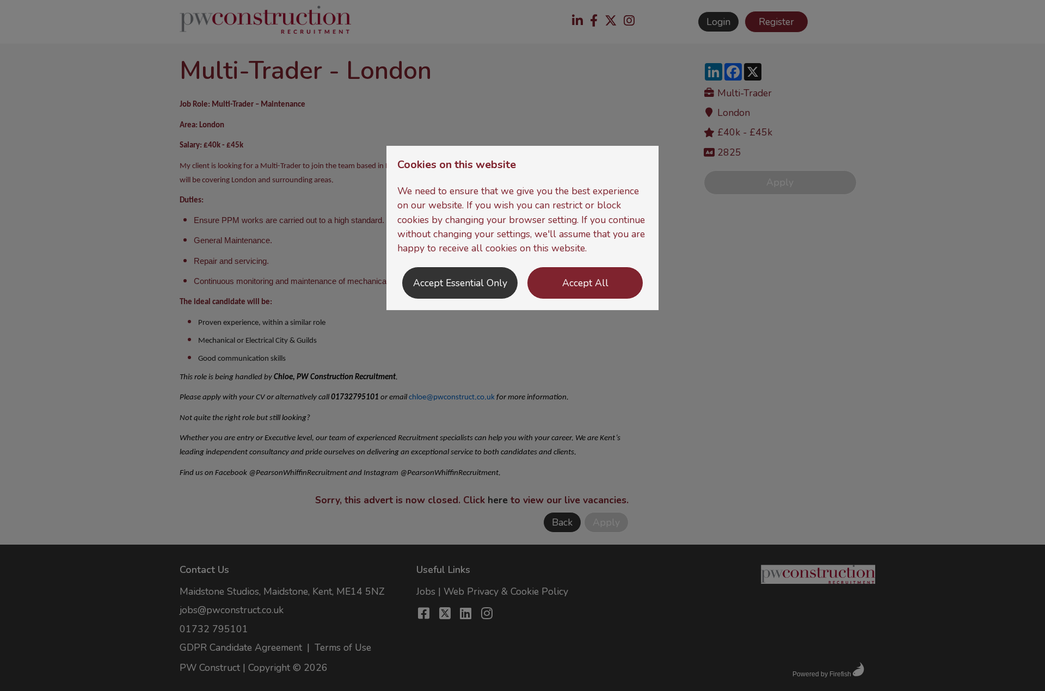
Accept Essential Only (460, 282)
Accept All (585, 282)
